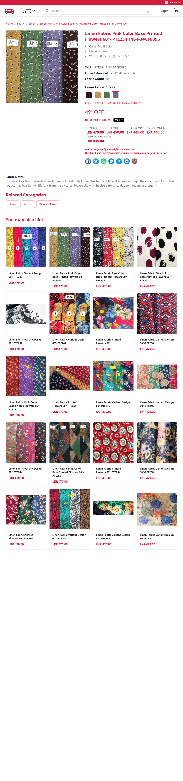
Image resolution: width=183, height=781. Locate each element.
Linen (32, 23)
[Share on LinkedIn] (127, 161)
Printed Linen (48, 204)
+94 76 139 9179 (101, 102)
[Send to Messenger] (111, 161)
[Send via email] (135, 161)
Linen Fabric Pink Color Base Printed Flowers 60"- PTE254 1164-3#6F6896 (83, 23)
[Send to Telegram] (119, 161)
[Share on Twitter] (96, 161)
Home (9, 23)
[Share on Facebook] (88, 161)
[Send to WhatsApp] (104, 161)
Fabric (20, 23)
